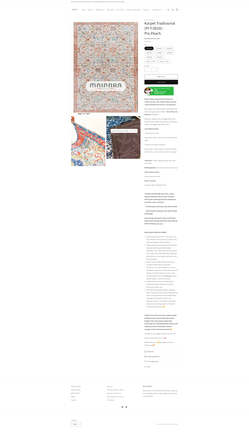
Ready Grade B (75, 390)
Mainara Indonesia (164, 424)
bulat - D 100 (150, 61)
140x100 (149, 48)
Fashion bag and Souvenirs (115, 397)
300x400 (159, 57)
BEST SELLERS (75, 393)
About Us (110, 386)
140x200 (169, 48)
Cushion (73, 400)
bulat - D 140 (164, 61)
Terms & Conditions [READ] (115, 390)
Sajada (73, 397)
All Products (111, 400)
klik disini (160, 224)
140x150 (159, 48)
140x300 (159, 53)
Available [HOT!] (76, 386)
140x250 (149, 53)
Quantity (146, 66)
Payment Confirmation (114, 393)
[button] (100, 10)
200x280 (169, 53)
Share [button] (148, 367)
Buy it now (161, 82)
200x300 (149, 57)
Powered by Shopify (173, 424)
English (75, 424)
